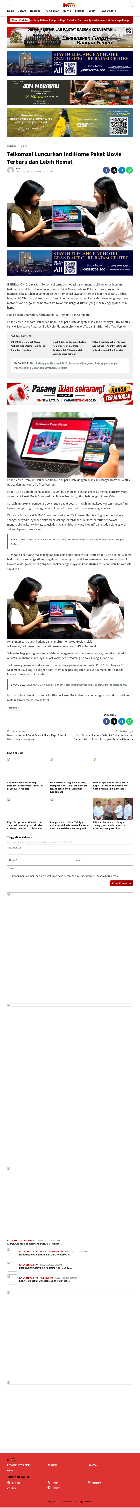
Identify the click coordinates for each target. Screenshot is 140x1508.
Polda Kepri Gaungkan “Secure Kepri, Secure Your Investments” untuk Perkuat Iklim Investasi (109, 346)
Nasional (32, 1240)
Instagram (96, 1482)
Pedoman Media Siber (19, 1465)
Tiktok (14, 1487)
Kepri (24, 1240)
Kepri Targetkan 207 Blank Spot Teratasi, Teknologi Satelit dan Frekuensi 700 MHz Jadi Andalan (25, 825)
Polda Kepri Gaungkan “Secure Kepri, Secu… (45, 1267)
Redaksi (52, 1465)
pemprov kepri (56, 1252)
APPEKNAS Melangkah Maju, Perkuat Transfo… (34, 1243)
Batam (10, 1240)
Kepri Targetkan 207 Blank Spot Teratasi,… (44, 1280)
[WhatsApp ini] (129, 170)
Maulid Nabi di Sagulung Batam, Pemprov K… (45, 1254)
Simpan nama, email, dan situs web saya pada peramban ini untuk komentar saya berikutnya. (64, 876)
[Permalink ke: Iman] (10, 170)
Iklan (10, 1470)
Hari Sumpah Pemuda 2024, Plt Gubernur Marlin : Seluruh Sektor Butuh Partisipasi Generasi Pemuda (103, 735)
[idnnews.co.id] (70, 4)
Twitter (54, 1482)
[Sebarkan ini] (106, 170)
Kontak (93, 1465)
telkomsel (14, 707)
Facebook (15, 1482)
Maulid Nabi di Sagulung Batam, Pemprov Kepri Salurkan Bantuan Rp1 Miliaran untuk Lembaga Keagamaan (69, 787)
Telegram (55, 1487)
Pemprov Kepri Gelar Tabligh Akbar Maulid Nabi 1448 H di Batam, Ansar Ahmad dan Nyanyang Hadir (69, 825)
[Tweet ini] (114, 170)
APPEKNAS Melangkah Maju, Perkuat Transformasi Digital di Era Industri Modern (28, 346)
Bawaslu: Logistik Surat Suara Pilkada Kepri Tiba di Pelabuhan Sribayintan (36, 735)
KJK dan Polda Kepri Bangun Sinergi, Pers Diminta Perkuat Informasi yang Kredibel (110, 825)
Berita (17, 1240)
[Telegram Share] (121, 170)
